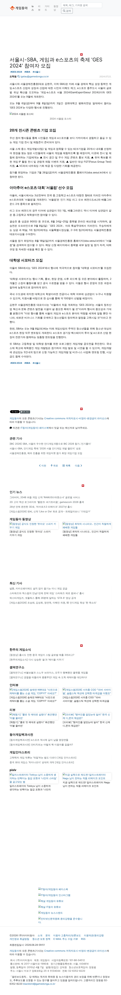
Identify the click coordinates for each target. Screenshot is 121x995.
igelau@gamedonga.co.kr (35, 76)
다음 (77, 465)
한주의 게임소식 (20, 649)
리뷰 (39, 8)
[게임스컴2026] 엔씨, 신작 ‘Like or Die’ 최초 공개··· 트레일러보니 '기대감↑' (50, 511)
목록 (67, 465)
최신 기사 (16, 583)
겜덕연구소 (17, 667)
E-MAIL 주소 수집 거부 (65, 938)
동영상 (56, 8)
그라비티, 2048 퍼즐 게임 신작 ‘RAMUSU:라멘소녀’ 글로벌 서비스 (45, 497)
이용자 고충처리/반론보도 (67, 935)
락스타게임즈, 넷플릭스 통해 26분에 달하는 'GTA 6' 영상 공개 (43, 597)
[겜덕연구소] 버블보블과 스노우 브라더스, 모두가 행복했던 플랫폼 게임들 (49, 672)
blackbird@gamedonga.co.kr (39, 983)
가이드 (47, 8)
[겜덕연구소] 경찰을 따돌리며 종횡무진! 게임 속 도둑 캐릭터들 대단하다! (48, 677)
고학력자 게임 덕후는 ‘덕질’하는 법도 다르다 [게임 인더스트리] (43, 757)
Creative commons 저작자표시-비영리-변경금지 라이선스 (75, 418)
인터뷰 (14, 685)
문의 (47, 935)
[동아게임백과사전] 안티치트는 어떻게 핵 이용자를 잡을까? (41, 744)
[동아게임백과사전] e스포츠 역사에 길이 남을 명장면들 (39, 739)
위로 (55, 465)
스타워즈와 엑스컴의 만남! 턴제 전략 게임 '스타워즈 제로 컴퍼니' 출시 (47, 593)
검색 (68, 10)
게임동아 (14, 418)
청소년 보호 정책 (41, 938)
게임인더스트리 (20, 752)
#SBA (27, 72)
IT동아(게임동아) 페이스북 (35, 427)
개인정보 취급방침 (19, 938)
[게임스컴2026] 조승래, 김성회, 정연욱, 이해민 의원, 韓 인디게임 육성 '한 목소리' (53, 602)
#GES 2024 (16, 72)
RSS (83, 938)
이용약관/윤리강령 (94, 935)
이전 (43, 465)
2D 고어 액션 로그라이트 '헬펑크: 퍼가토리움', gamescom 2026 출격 (47, 502)
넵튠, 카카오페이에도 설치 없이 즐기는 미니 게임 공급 (38, 588)
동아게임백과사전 (21, 734)
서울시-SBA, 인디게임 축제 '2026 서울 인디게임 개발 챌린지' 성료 (45, 448)
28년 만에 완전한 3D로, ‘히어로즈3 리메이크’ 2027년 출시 (41, 506)
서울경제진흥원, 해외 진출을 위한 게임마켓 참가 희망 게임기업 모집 (46, 453)
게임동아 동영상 (20, 519)
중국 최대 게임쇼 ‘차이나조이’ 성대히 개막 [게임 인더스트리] (42, 762)
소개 (40, 935)
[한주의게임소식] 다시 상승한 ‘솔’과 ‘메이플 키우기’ (37, 659)
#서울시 (36, 72)
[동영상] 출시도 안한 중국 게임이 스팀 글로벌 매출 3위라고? (42, 654)
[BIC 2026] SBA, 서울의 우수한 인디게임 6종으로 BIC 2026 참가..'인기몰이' (50, 443)
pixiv (13, 770)
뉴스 (32, 8)
